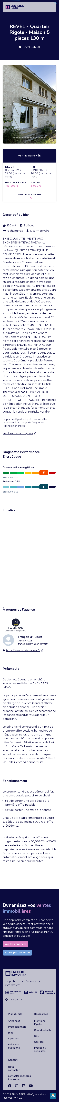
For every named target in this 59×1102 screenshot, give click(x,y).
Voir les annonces (15, 944)
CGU (36, 1035)
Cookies (39, 1041)
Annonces (14, 1020)
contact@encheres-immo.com (20, 1077)
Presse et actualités (40, 1049)
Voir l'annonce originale (18, 433)
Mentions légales (40, 1022)
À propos (13, 1038)
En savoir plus (10, 477)
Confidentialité (43, 1030)
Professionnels (17, 1026)
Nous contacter (14, 1068)
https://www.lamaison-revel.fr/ (23, 650)
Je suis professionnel (17, 952)
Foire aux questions (14, 1046)
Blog (10, 1032)
